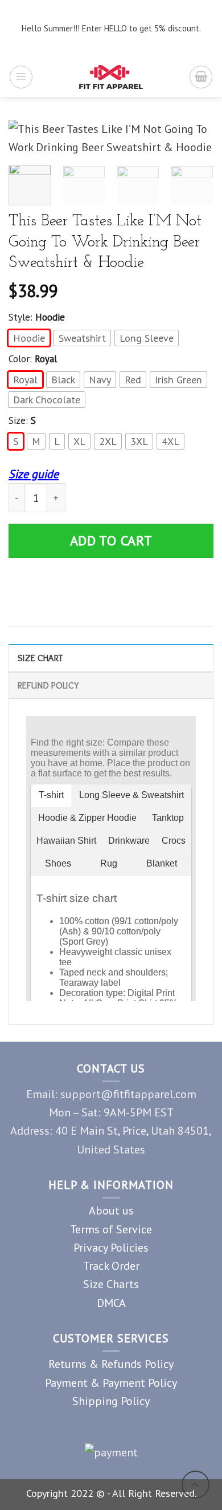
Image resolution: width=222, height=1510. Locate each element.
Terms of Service (111, 1229)
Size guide (34, 473)
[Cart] (201, 77)
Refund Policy (48, 685)
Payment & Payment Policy (111, 1382)
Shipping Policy (111, 1400)
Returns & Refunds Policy (111, 1363)
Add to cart (111, 540)
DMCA (111, 1302)
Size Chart (40, 657)
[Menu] (21, 77)
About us (111, 1210)
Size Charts (111, 1284)
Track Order (111, 1265)
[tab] (111, 657)
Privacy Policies (111, 1247)
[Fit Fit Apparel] (111, 77)
